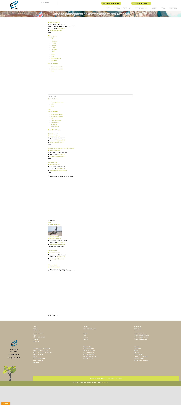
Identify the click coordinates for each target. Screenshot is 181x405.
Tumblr (54, 47)
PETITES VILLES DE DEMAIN (141, 360)
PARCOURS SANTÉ (139, 333)
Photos (52, 54)
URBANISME (36, 362)
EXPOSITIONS (137, 329)
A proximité (54, 60)
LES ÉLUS (35, 329)
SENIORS (85, 339)
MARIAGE (35, 356)
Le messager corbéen (53, 236)
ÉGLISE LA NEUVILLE (88, 352)
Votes (52, 71)
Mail (53, 51)
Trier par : (53, 63)
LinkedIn (54, 49)
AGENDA (136, 350)
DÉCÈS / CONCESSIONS (39, 358)
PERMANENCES (87, 346)
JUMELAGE (35, 339)
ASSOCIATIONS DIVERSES (140, 339)
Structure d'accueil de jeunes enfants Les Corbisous (61, 148)
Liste (50, 130)
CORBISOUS (86, 327)
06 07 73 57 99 (61, 242)
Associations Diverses (55, 238)
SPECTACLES (137, 327)
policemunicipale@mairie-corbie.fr (58, 170)
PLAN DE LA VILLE (88, 358)
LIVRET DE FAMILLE (38, 360)
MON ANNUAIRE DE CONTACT (91, 356)
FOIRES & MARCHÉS (88, 348)
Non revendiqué (55, 126)
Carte (52, 56)
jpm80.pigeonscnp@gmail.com (57, 244)
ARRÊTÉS (136, 346)
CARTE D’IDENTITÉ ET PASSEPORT (41, 348)
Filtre (49, 109)
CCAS (84, 335)
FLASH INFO (137, 352)
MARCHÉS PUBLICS (139, 358)
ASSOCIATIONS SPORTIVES (141, 337)
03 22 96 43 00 (61, 28)
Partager (51, 38)
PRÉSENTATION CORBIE (39, 337)
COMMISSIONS (36, 331)
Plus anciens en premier (57, 69)
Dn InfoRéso (105, 382)
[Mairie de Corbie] (14, 1)
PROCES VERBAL (138, 354)
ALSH (84, 331)
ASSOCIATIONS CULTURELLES (141, 335)
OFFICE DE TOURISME (89, 354)
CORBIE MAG (36, 341)
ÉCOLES (85, 333)
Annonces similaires (56, 58)
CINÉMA (136, 331)
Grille (54, 130)
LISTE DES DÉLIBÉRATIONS (141, 356)
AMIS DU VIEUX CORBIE (89, 350)
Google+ (54, 45)
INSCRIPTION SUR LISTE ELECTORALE (42, 352)
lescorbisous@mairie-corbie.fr (57, 156)
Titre (52, 118)
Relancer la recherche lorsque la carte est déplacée (62, 176)
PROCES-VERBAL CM (38, 333)
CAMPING (85, 337)
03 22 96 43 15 (61, 140)
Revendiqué (54, 124)
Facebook (54, 41)
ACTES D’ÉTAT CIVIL (38, 354)
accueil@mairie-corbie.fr (56, 30)
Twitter (54, 43)
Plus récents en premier (57, 67)
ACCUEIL (35, 327)
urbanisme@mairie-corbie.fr (57, 142)
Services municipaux (54, 22)
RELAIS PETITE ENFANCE (89, 329)
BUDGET (35, 335)
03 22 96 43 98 (61, 154)
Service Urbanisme (52, 134)
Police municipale (52, 162)
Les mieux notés (55, 122)
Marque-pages (52, 36)
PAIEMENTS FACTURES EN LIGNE (41, 350)
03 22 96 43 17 (61, 168)
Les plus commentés (56, 120)
